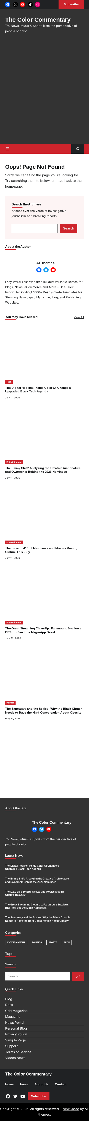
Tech (8, 382)
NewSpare (71, 1109)
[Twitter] (46, 269)
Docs (9, 1005)
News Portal (14, 1023)
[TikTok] (30, 4)
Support (11, 1046)
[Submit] (78, 976)
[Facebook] (7, 4)
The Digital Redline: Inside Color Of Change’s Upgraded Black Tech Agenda (32, 867)
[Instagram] (37, 4)
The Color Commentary (38, 19)
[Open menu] (7, 148)
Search (68, 228)
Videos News (15, 1058)
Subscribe (38, 1096)
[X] (15, 4)
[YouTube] (22, 4)
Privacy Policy (16, 1034)
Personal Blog (16, 1028)
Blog (8, 999)
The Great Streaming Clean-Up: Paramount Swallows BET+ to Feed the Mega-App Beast (37, 906)
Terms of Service (18, 1052)
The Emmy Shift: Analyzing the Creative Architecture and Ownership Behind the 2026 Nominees (37, 880)
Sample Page (15, 1040)
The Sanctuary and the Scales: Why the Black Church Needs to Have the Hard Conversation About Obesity (37, 919)
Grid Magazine (16, 1011)
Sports (53, 942)
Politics (10, 703)
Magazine (12, 1017)
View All (79, 317)
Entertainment (14, 462)
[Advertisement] (44, 91)
